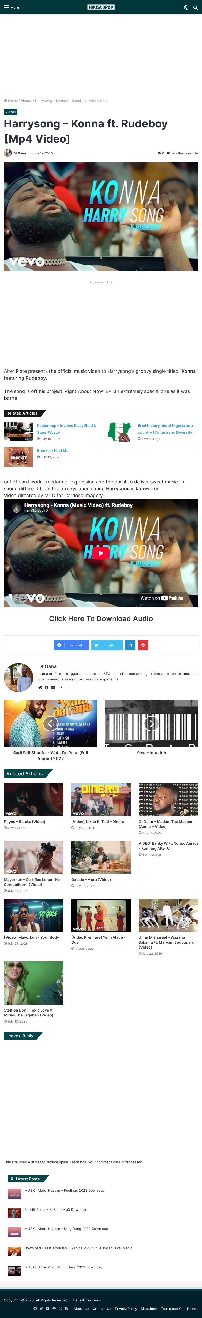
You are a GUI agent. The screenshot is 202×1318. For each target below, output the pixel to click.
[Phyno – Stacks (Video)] (33, 799)
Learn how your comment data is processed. (106, 1162)
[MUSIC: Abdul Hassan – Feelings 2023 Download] (14, 1195)
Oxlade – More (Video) (91, 879)
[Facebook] (48, 688)
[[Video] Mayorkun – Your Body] (33, 915)
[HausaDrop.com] (101, 7)
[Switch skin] (186, 9)
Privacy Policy (126, 1308)
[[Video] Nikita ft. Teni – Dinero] (101, 799)
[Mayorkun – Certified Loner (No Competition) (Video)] (33, 857)
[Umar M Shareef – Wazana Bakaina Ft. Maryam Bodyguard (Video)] (168, 915)
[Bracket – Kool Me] (18, 457)
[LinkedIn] (130, 645)
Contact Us (102, 1308)
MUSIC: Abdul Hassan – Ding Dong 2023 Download (66, 1228)
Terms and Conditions (179, 1308)
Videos (26, 101)
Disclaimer (149, 1308)
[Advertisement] (101, 56)
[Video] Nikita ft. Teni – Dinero (97, 821)
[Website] (41, 688)
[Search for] (195, 9)
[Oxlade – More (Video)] (101, 857)
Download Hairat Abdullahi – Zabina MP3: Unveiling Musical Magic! (78, 1248)
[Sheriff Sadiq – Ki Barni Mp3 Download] (14, 1214)
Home (12, 101)
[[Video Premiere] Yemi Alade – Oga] (101, 915)
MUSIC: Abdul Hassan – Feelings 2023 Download (64, 1190)
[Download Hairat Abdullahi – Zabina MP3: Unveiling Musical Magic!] (14, 1252)
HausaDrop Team (87, 1300)
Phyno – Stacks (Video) (25, 821)
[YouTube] (54, 688)
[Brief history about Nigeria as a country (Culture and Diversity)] (119, 432)
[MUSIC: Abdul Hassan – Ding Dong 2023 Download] (14, 1233)
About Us (81, 1308)
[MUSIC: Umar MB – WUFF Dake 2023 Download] (14, 1271)
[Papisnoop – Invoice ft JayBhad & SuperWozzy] (18, 431)
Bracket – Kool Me (52, 450)
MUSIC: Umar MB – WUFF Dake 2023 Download (63, 1267)
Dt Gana (19, 153)
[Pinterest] (143, 645)
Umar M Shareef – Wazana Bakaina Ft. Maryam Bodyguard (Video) (166, 942)
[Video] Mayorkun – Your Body (31, 937)
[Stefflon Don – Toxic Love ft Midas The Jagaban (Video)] (33, 983)
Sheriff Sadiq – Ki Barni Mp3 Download (55, 1209)
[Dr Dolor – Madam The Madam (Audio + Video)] (168, 799)
